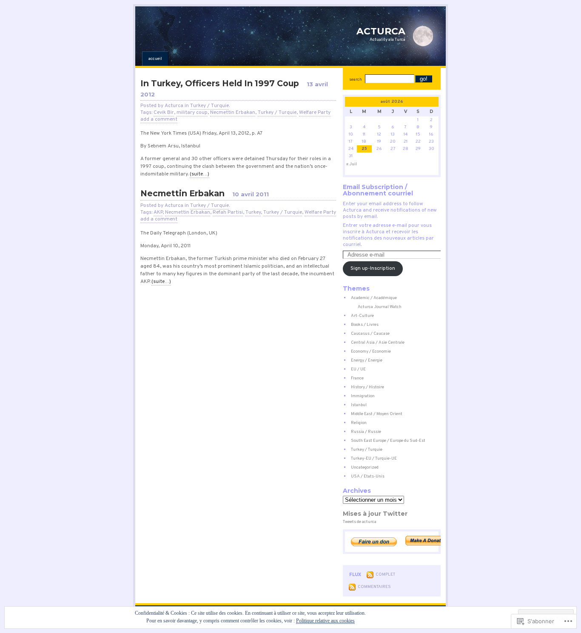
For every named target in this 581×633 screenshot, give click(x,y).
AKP (158, 212)
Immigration (363, 396)
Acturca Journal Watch (380, 307)
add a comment (158, 119)
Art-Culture (362, 316)
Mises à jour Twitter (375, 513)
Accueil (155, 59)
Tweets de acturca (359, 522)
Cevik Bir (164, 112)
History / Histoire (367, 387)
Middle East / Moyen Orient (376, 414)
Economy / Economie (371, 351)
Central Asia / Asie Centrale (377, 342)
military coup (192, 112)
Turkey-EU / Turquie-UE (374, 458)
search (355, 79)
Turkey (253, 212)
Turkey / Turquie (209, 105)
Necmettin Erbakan (232, 112)
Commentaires (374, 587)
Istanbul (359, 405)
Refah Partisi (228, 212)
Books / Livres (365, 325)
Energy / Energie (366, 360)
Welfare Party (314, 112)
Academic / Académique (374, 298)
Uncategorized (365, 467)
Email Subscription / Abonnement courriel (378, 190)
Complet (385, 574)
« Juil (351, 164)
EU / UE (358, 369)
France (357, 378)
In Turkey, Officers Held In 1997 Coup (219, 83)
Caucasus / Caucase (370, 333)
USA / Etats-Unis (367, 476)
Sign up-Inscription (372, 268)
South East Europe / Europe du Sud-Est (388, 441)
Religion (359, 423)
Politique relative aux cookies (325, 621)
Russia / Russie (366, 432)
